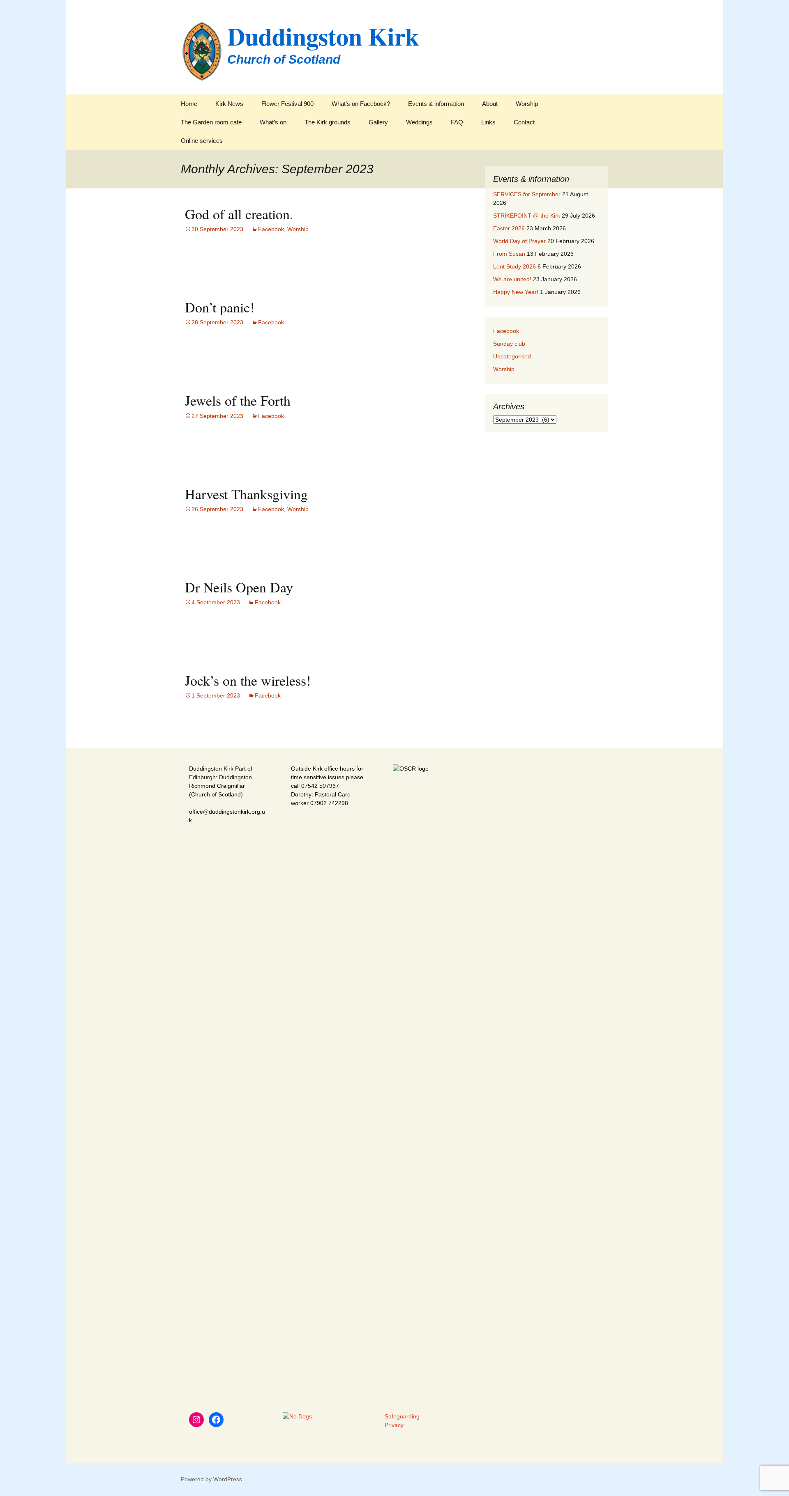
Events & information (436, 103)
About (490, 103)
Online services (202, 140)
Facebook (271, 229)
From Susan (509, 253)
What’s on (273, 122)
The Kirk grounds (328, 122)
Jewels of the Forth (238, 400)
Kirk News (229, 103)
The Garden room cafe (211, 122)
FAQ (457, 122)
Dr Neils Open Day (239, 587)
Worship (527, 103)
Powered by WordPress (211, 1479)
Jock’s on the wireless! (248, 680)
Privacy (394, 1425)
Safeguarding (402, 1416)
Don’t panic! (219, 307)
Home (189, 103)
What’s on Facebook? (361, 103)
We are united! (512, 279)
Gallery (378, 122)
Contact (524, 122)
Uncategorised (512, 356)
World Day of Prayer (519, 241)
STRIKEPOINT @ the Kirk (526, 215)
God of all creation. (239, 213)
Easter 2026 (509, 228)
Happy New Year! (515, 292)
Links (488, 122)
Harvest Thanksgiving (246, 493)
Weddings (419, 122)
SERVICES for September (527, 194)
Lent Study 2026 (514, 266)
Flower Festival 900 (287, 103)
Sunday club (509, 343)
